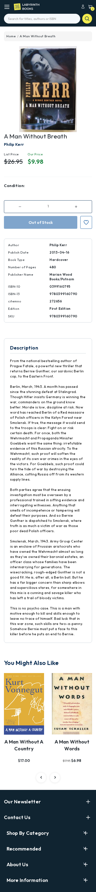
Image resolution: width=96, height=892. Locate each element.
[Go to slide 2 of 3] (55, 778)
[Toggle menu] (7, 7)
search (87, 19)
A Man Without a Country (24, 745)
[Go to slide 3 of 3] (41, 778)
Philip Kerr (14, 144)
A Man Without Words (72, 745)
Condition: (14, 185)
